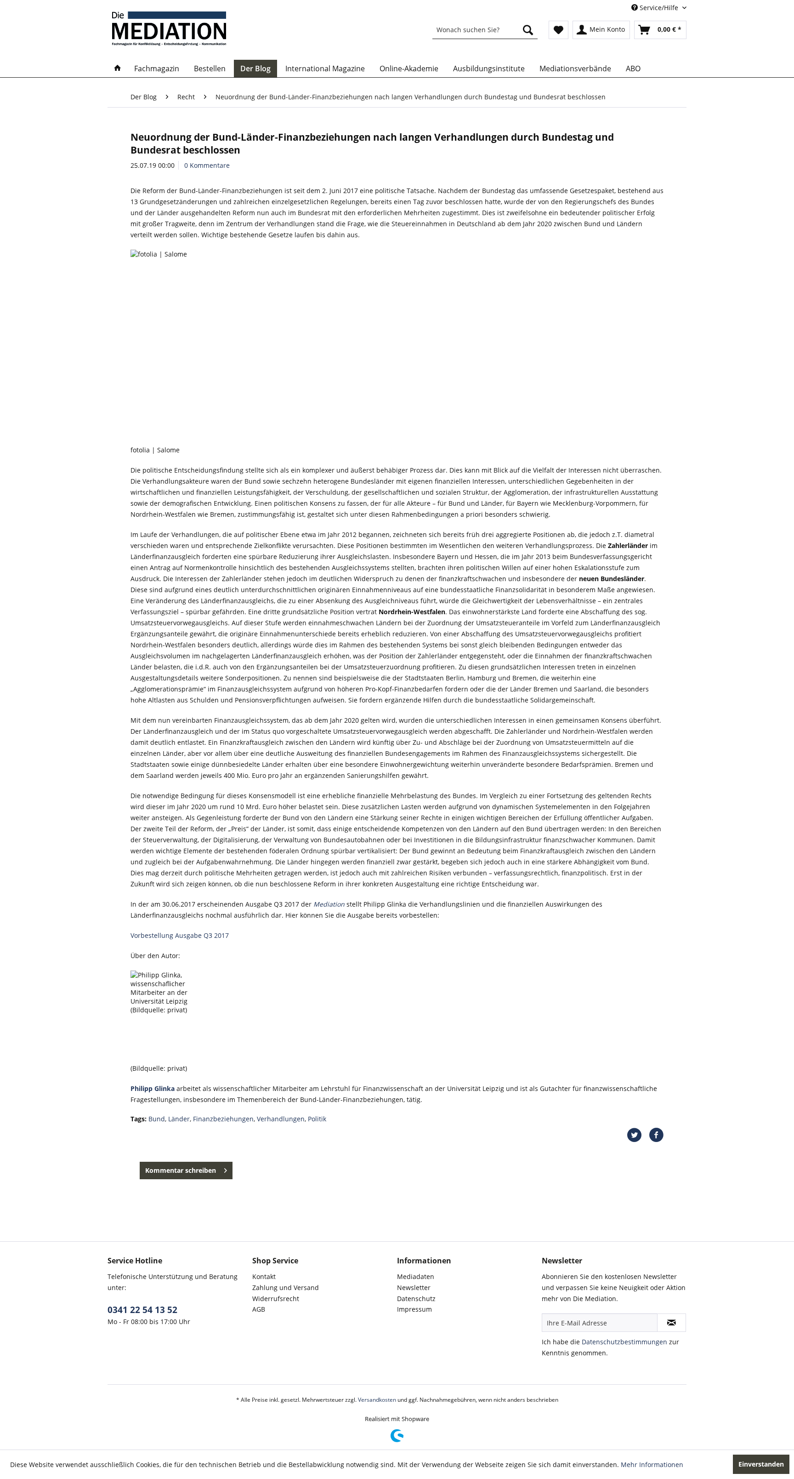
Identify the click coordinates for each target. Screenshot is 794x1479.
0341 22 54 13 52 (142, 1310)
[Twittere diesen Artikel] (638, 1135)
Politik (317, 1118)
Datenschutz (416, 1298)
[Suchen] (528, 30)
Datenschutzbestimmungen (624, 1341)
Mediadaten (415, 1276)
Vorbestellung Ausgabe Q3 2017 (179, 935)
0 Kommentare (207, 165)
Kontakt (264, 1276)
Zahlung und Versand (285, 1287)
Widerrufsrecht (275, 1298)
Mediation (329, 904)
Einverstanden (761, 1464)
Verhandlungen (281, 1118)
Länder (179, 1118)
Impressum (414, 1309)
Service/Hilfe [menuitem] (659, 7)
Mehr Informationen (652, 1464)
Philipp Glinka (152, 1088)
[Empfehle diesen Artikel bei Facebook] (656, 1135)
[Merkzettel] (558, 30)
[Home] (118, 68)
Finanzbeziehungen (223, 1118)
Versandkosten (377, 1400)
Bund (156, 1118)
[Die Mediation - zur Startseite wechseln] (169, 28)
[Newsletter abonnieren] (671, 1322)
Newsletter (414, 1287)
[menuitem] (485, 30)
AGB (258, 1309)
